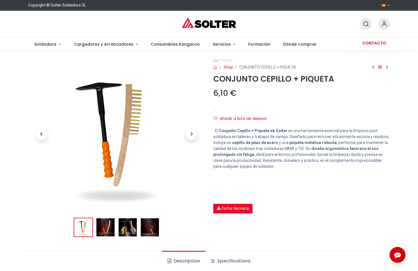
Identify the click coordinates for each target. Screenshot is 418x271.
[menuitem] (47, 44)
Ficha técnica (235, 208)
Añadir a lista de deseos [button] (243, 118)
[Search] (366, 24)
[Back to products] (380, 67)
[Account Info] (384, 24)
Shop (228, 67)
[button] (41, 134)
